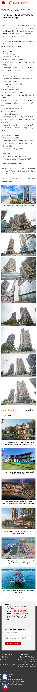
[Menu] (3, 2)
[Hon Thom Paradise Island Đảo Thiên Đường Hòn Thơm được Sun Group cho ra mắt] (18, 489)
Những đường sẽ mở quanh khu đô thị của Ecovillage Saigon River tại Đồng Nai (18, 443)
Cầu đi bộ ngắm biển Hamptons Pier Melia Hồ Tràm (18, 591)
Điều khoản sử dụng (8, 664)
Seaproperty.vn (6, 9)
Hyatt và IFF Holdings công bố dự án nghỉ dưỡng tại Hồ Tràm (19, 473)
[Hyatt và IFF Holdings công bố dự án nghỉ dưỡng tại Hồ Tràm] (18, 459)
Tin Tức (15, 9)
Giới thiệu (5, 657)
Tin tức (4, 659)
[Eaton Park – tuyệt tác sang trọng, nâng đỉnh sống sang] (18, 518)
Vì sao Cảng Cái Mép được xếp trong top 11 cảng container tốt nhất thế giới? (18, 562)
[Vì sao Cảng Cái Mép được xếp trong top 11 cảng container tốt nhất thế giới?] (18, 548)
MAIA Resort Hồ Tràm (27, 664)
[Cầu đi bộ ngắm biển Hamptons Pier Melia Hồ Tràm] (18, 578)
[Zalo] (4, 677)
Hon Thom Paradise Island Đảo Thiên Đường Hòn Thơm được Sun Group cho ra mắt (18, 502)
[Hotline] (5, 687)
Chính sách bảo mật (8, 662)
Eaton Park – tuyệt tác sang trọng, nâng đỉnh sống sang (18, 532)
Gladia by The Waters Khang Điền (13, 684)
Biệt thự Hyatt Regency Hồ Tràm (13, 679)
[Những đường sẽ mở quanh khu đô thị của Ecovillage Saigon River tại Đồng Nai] (18, 429)
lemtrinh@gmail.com (20, 614)
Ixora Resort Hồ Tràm (9, 677)
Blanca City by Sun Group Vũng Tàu (13, 682)
